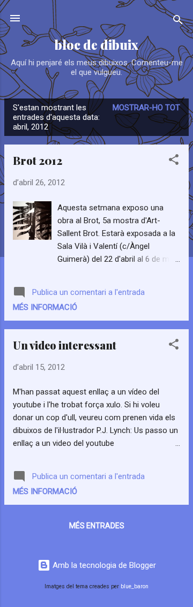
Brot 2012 (37, 160)
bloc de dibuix (96, 44)
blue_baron (135, 586)
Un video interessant (64, 345)
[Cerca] (178, 21)
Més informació (45, 307)
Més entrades (96, 525)
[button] (173, 161)
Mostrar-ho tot (146, 107)
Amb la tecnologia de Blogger (103, 565)
